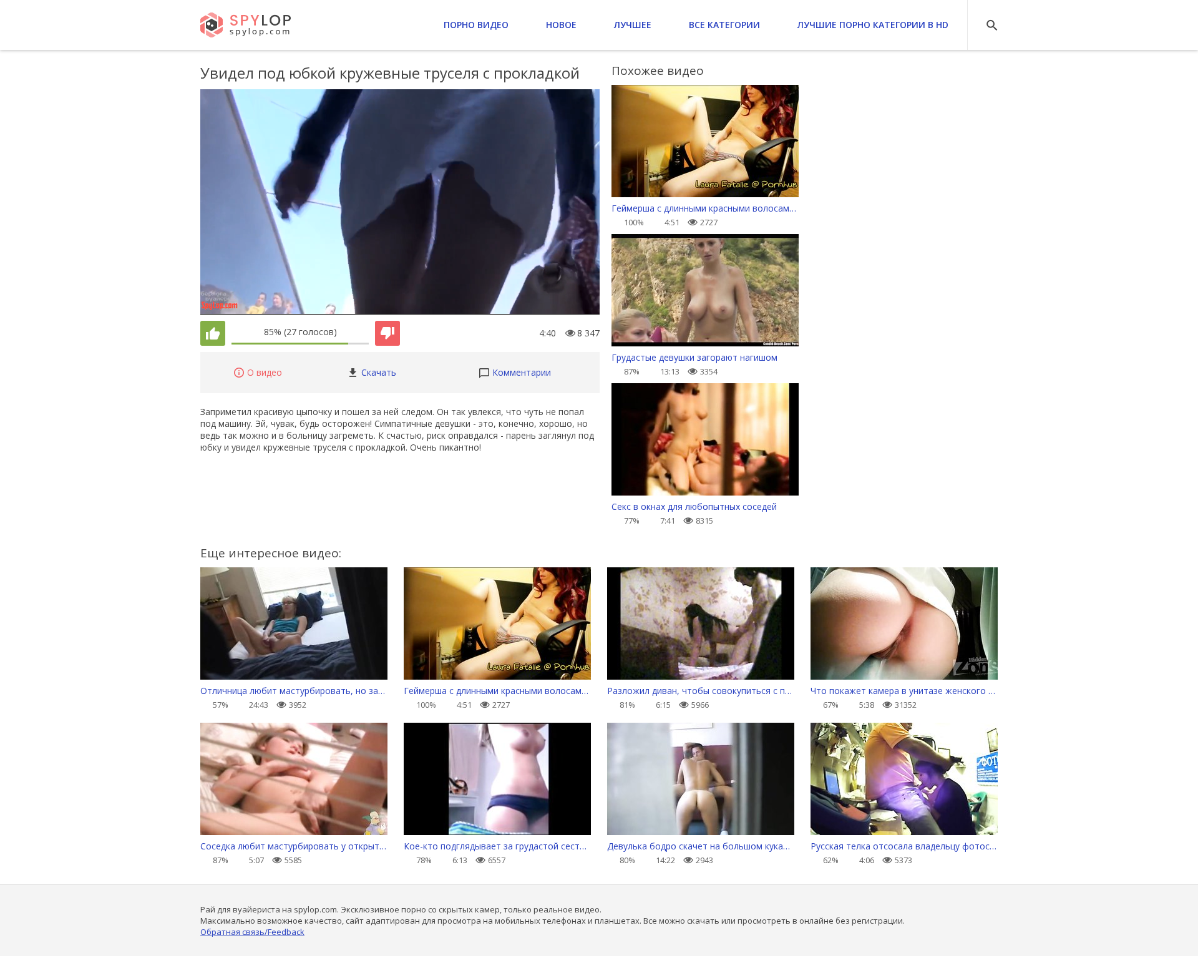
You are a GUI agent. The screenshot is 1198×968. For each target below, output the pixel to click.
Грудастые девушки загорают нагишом (694, 357)
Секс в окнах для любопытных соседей (694, 506)
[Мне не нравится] (387, 333)
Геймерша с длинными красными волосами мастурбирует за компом (705, 208)
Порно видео (476, 25)
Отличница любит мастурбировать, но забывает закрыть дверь (293, 691)
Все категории (724, 25)
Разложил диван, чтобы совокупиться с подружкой (700, 691)
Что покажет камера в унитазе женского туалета (904, 691)
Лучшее (632, 25)
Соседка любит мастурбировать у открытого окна (293, 846)
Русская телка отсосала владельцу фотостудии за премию (904, 846)
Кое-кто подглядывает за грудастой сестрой (497, 846)
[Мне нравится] (212, 333)
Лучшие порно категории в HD (872, 25)
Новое (561, 25)
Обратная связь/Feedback (252, 931)
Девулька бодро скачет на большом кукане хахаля (700, 846)
